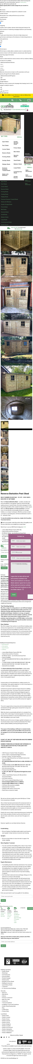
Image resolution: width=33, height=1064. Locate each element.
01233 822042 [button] (15, 109)
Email (13, 546)
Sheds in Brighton (6, 1024)
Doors (14, 642)
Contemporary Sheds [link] (18, 172)
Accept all (2, 3)
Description (5, 646)
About (23, 103)
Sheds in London (6, 1017)
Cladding (2, 642)
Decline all (13, 3)
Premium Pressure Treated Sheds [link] (6, 169)
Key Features (5, 644)
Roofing (10, 642)
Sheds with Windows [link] (5, 175)
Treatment (5, 986)
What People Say (27, 104)
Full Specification (5, 544)
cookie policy (23, 2)
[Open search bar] (12, 100)
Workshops (5, 973)
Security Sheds (6, 976)
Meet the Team (6, 999)
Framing (6, 642)
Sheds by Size (5, 979)
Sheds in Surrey (6, 1022)
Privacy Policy (5, 1011)
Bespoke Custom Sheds (8, 981)
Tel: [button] (5, 930)
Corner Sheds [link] (6, 149)
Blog (3, 1008)
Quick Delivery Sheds (7, 984)
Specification (5, 647)
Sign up (3, 945)
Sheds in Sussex (6, 1020)
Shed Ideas (17, 103)
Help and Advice (19, 104)
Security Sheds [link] (16, 156)
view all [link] (19, 137)
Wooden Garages (6, 978)
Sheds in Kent (5, 1015)
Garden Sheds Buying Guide (9, 1006)
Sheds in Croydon (6, 1025)
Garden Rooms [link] (16, 177)
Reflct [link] (19, 1035)
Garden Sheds (5, 113)
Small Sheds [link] (17, 160)
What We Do (28, 103)
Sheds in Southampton (8, 1030)
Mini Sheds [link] (17, 151)
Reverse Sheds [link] (6, 153)
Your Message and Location (19, 563)
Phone (13, 558)
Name (13, 540)
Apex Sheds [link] (5, 141)
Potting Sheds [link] (6, 156)
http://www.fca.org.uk (21, 1055)
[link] (29, 100)
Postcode (14, 552)
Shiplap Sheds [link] (6, 164)
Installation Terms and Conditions (10, 1004)
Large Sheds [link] (17, 168)
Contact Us (22, 106)
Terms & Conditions (7, 1002)
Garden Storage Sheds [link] (16, 143)
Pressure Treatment (7, 997)
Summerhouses (6, 974)
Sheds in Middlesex (7, 1032)
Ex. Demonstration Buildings (9, 988)
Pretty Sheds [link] (17, 148)
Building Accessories (7, 983)
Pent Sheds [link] (5, 145)
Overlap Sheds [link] (6, 160)
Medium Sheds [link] (18, 164)
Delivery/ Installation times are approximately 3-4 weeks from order (17, 917)
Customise (4, 567)
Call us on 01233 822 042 (3, 914)
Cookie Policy (5, 1009)
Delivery (28, 106)
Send (13, 594)
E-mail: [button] (19, 930)
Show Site (16, 106)
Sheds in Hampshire (7, 1029)
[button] (20, 100)
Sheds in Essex (6, 1019)
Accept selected (4, 92)
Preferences (8, 3)
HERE (24, 527)
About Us (4, 992)
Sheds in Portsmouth (7, 1027)
